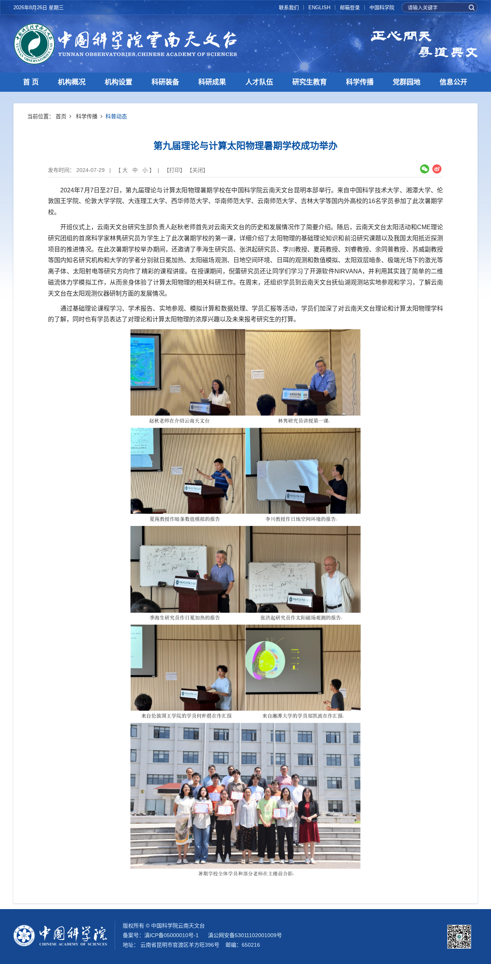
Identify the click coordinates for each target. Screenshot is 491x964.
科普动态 (116, 116)
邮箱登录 (350, 7)
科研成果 (212, 82)
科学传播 (360, 82)
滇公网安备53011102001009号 (245, 935)
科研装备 (165, 82)
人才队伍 (259, 82)
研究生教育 (309, 82)
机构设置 (118, 82)
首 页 (31, 82)
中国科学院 (381, 7)
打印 (174, 170)
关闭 (197, 170)
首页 (61, 116)
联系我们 (289, 7)
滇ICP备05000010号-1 (171, 935)
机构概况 (72, 82)
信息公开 (453, 82)
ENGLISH (319, 7)
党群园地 (406, 82)
